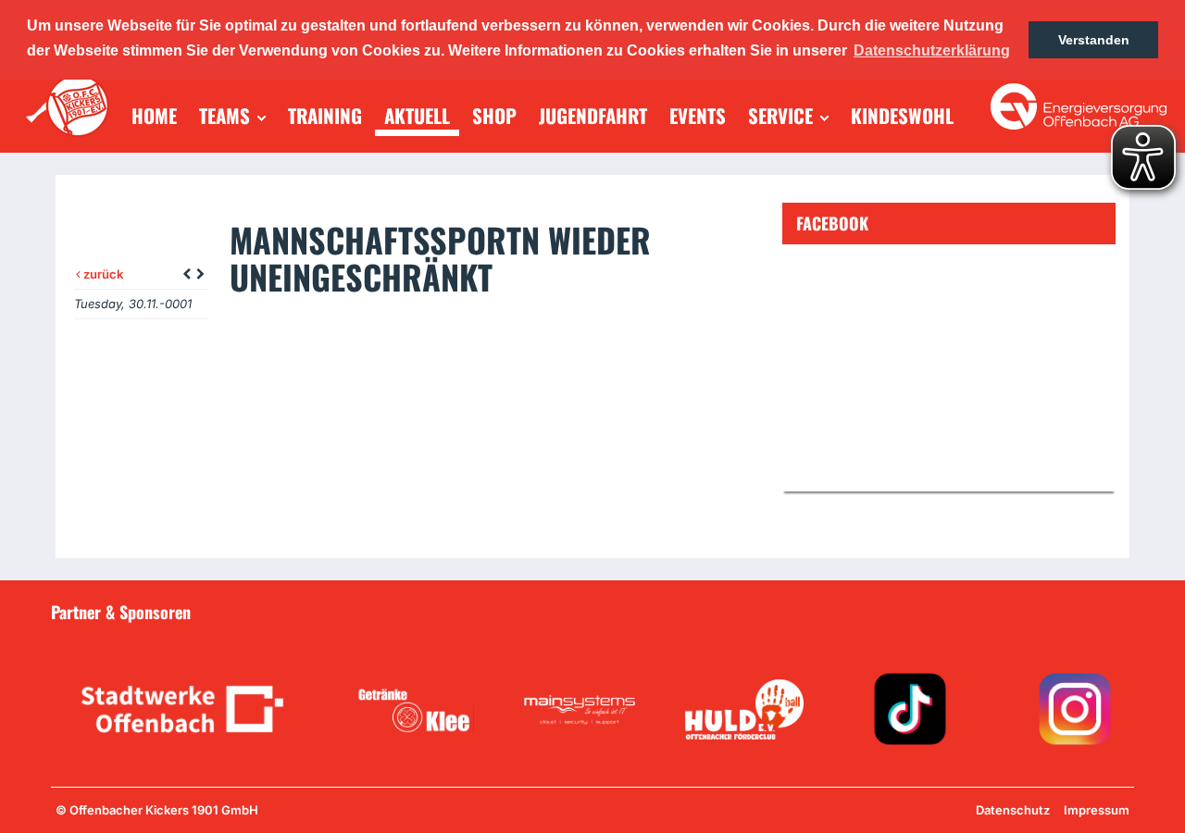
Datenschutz (1013, 809)
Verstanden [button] (1093, 39)
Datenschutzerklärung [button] (932, 50)
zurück (102, 274)
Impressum (1096, 809)
